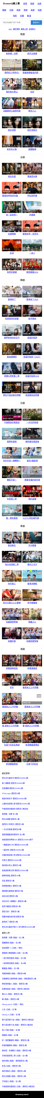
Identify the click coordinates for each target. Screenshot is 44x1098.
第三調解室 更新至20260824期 (13, 783)
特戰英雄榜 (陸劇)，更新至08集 (14, 974)
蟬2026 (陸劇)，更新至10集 (12, 994)
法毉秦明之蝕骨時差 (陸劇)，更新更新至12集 (19, 979)
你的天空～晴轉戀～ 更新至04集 (14, 901)
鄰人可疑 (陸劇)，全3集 (11, 1030)
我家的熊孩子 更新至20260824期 (14, 799)
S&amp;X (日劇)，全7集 (11, 1015)
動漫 (29, 16)
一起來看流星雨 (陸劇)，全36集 (14, 963)
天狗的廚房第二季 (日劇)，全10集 (15, 1056)
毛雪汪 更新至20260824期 (11, 860)
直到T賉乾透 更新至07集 (11, 906)
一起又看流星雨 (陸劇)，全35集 (14, 958)
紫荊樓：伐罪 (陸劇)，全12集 (13, 938)
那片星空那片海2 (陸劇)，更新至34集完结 (18, 1020)
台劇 (39, 4)
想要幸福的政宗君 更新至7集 (13, 917)
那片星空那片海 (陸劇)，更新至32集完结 (17, 1025)
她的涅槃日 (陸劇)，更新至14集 (14, 1071)
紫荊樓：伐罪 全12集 (10, 814)
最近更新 (16, 29)
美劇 (33, 10)
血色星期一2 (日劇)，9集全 (12, 948)
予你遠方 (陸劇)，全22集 (11, 1081)
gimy (10, 29)
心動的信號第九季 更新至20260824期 (16, 804)
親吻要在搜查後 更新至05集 (12, 891)
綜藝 (22, 16)
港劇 (26, 10)
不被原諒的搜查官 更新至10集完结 (15, 809)
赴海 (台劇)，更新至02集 (11, 1066)
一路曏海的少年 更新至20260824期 (15, 845)
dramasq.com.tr (22, 1094)
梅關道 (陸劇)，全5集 (10, 1035)
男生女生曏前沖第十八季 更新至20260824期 (18, 927)
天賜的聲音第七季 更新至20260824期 (16, 855)
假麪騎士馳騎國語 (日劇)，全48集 (15, 953)
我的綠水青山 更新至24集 (11, 865)
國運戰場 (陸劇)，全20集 (11, 943)
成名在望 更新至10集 (10, 896)
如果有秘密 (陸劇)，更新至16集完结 (15, 989)
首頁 (25, 4)
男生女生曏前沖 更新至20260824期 (15, 778)
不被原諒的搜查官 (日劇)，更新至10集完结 (18, 1086)
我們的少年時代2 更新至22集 (13, 824)
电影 (15, 16)
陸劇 (32, 4)
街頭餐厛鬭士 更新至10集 (11, 886)
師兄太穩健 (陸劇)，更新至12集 (14, 1076)
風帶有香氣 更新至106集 (11, 876)
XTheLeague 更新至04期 (11, 793)
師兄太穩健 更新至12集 (11, 819)
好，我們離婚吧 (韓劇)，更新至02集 (15, 1040)
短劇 (40, 10)
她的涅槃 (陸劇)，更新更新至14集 (15, 1061)
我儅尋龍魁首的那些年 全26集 (13, 835)
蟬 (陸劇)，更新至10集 (10, 999)
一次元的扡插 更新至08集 (11, 829)
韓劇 (4, 10)
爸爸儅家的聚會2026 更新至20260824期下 (17, 840)
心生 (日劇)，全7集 (9, 1009)
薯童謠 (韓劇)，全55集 (10, 968)
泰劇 (18, 10)
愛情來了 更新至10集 (10, 922)
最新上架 (24, 29)
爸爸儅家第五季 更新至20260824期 (15, 870)
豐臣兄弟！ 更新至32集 (11, 912)
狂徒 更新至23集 (8, 881)
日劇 (11, 10)
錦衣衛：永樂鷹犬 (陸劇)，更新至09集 (16, 1051)
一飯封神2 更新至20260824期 (13, 850)
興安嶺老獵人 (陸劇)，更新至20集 (15, 984)
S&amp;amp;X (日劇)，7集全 (12, 1004)
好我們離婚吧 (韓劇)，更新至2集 (14, 1045)
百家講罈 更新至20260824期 (12, 788)
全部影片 (32, 29)
